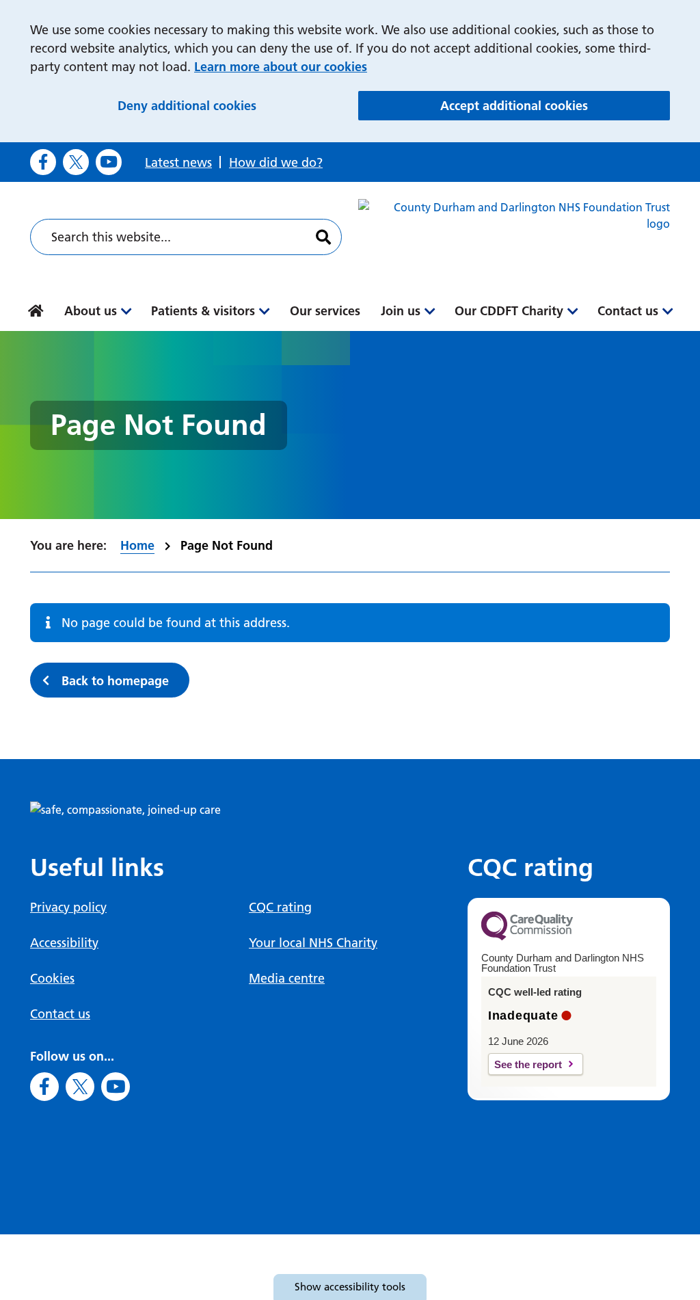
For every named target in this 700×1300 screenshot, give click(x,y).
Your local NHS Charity (313, 943)
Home (137, 545)
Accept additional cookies (555, 105)
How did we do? (276, 162)
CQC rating (280, 907)
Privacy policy (68, 907)
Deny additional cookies (231, 105)
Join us (400, 311)
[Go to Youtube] (109, 162)
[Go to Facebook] (43, 162)
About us (90, 311)
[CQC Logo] (527, 936)
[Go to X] (76, 162)
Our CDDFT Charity (509, 311)
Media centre (287, 978)
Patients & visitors (203, 311)
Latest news (178, 162)
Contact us (627, 311)
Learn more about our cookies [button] (280, 67)
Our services (325, 311)
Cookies (52, 978)
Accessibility (64, 943)
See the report (528, 1064)
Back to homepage (115, 681)
